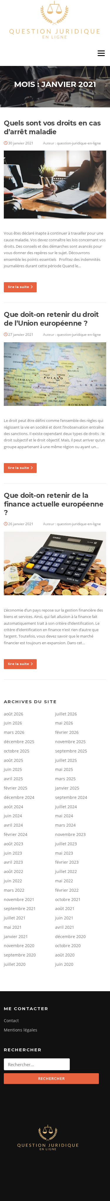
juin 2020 (64, 964)
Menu (101, 53)
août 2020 (65, 955)
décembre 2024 (19, 797)
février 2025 (15, 788)
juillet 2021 (15, 918)
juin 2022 (13, 881)
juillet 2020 (15, 964)
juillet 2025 (66, 760)
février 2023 (67, 862)
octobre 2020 (68, 945)
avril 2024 (13, 825)
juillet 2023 (66, 843)
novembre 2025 (70, 741)
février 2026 (67, 732)
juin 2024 (13, 815)
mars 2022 (14, 890)
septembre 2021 (20, 908)
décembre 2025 (19, 741)
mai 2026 (64, 723)
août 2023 (13, 843)
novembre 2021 (19, 899)
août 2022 (13, 871)
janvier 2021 (16, 936)
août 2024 (13, 806)
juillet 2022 (66, 871)
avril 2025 (13, 778)
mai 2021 (13, 927)
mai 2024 (64, 815)
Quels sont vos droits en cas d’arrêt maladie (52, 127)
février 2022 (67, 890)
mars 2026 (14, 732)
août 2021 (65, 908)
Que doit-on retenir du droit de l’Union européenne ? (51, 318)
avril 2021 (64, 927)
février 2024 (15, 834)
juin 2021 (64, 918)
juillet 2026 (66, 714)
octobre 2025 (16, 751)
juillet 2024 (66, 806)
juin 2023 (13, 853)
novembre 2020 (19, 945)
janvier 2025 (67, 788)
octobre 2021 (68, 899)
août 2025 (13, 760)
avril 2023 (13, 862)
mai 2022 (64, 881)
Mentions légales (20, 1030)
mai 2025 (64, 769)
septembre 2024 (71, 797)
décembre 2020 (70, 936)
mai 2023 (64, 853)
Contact (11, 1020)
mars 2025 (65, 778)
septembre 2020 (20, 955)
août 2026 (13, 714)
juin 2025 (13, 769)
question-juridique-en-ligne (79, 143)
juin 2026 (13, 723)
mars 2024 (65, 825)
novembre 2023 (70, 834)
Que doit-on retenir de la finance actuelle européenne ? (53, 504)
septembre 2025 (71, 751)
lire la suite (18, 287)
